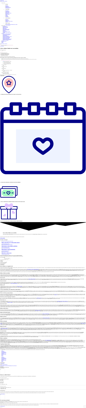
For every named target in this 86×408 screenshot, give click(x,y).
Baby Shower (7, 10)
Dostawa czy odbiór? (4, 354)
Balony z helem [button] (3, 25)
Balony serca (7, 19)
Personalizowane (5, 26)
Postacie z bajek (7, 20)
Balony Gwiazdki (5, 28)
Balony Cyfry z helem (5, 27)
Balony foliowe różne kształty (6, 29)
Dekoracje (3, 33)
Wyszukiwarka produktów (4, 45)
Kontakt (2, 42)
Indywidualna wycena (4, 41)
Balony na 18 (7, 13)
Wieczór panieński (8, 14)
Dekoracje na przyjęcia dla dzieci (6, 37)
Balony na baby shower (38, 310)
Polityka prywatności (4, 353)
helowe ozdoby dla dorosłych (14, 283)
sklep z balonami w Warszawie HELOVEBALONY (33, 269)
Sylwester (7, 15)
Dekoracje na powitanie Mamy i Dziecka (7, 36)
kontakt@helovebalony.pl (4, 364)
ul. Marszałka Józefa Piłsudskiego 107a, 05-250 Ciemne (8, 365)
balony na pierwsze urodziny (4, 328)
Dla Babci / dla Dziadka (8, 7)
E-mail (1, 261)
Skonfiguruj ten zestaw (6, 247)
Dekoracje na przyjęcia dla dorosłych (7, 39)
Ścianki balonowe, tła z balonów (6, 34)
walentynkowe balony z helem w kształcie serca (62, 301)
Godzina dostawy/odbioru (3, 262)
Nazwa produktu (2, 257)
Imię (0, 260)
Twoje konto (3, 351)
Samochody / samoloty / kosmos (6, 31)
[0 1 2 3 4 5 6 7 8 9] (3, 65)
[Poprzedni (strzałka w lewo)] (0, 407)
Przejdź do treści (2, 0)
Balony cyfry (55, 294)
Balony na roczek (7, 12)
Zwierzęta (4, 32)
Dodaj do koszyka (2, 75)
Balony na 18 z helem (19, 286)
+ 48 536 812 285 (2, 363)
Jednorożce (4, 30)
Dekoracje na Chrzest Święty (6, 38)
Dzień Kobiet (7, 16)
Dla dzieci (7, 5)
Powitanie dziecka (8, 11)
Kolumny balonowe (5, 35)
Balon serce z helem (10, 302)
